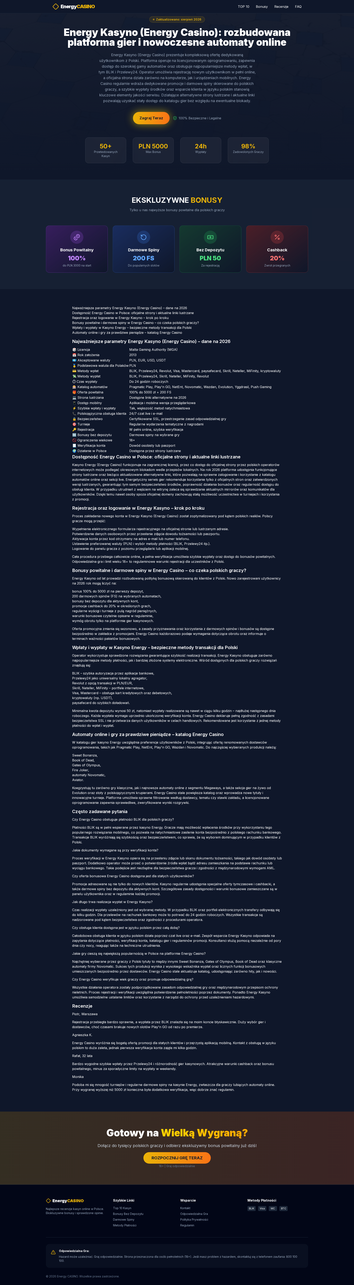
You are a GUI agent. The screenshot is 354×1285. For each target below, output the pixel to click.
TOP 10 (243, 7)
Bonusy (262, 7)
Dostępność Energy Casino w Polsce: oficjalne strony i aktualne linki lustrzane (133, 313)
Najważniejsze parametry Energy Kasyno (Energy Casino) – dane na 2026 (129, 308)
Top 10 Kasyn (122, 1208)
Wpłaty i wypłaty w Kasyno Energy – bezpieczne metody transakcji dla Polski (132, 328)
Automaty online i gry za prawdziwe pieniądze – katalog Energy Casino (127, 332)
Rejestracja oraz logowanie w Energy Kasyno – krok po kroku (120, 318)
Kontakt (185, 1208)
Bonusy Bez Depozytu (128, 1214)
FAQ (298, 7)
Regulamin (187, 1225)
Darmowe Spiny (123, 1219)
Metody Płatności (124, 1225)
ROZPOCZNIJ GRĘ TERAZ (177, 1157)
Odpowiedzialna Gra (194, 1214)
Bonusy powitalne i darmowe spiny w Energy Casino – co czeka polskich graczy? (135, 323)
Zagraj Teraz (151, 118)
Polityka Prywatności (194, 1219)
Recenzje (281, 7)
